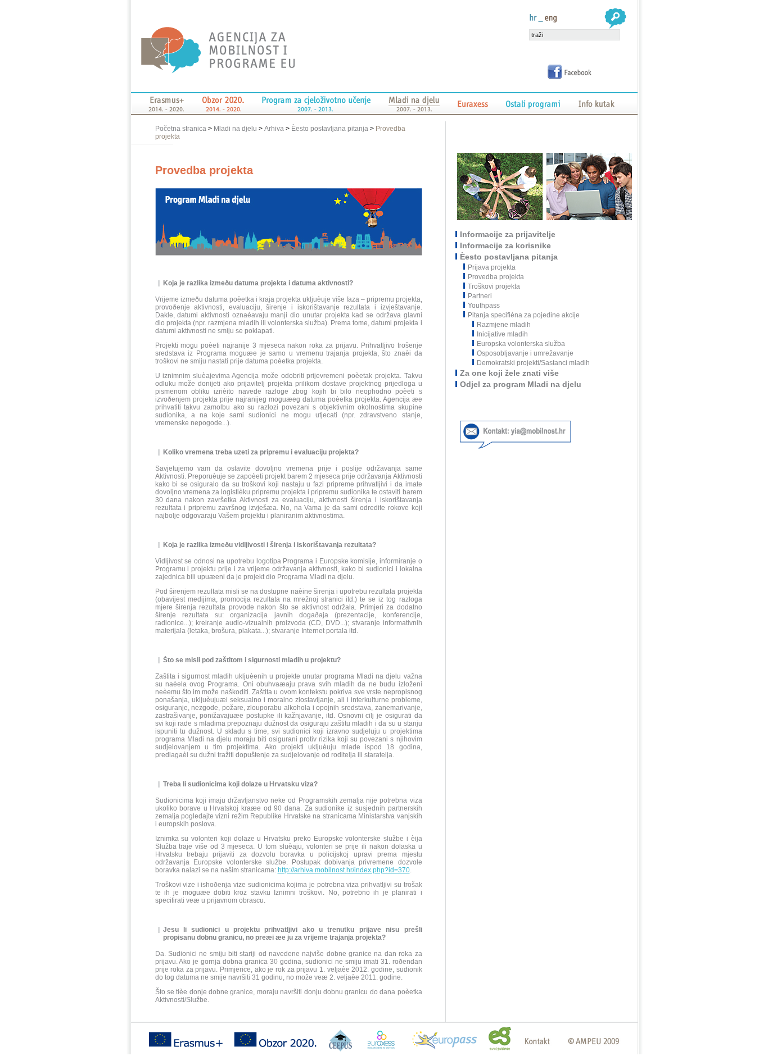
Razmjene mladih (504, 325)
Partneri (480, 296)
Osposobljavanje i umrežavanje (525, 353)
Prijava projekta (492, 267)
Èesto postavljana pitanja (329, 129)
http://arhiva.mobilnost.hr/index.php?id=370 (344, 870)
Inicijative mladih (502, 334)
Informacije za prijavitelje (508, 234)
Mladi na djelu (235, 129)
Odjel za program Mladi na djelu (521, 384)
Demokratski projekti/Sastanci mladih (533, 363)
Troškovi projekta (494, 286)
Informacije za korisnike (506, 245)
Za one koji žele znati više (510, 372)
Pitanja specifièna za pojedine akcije (524, 315)
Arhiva (274, 129)
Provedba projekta (496, 277)
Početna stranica (181, 129)
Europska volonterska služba (521, 344)
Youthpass (484, 305)
